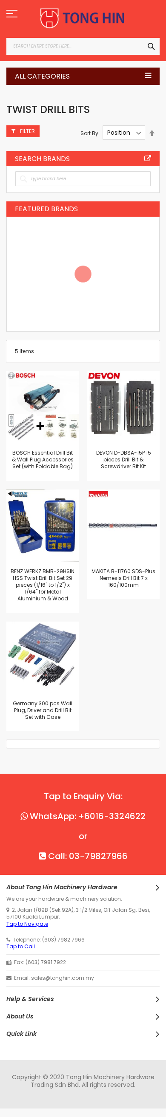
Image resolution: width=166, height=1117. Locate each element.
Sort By (89, 132)
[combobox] (83, 46)
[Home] (83, 18)
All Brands (147, 158)
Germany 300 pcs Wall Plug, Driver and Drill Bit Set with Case (42, 710)
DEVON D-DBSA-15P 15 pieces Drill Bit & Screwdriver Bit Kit (123, 459)
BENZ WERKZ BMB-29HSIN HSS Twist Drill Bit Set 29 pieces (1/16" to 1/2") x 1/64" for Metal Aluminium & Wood (42, 585)
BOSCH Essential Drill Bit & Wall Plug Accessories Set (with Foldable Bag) (43, 459)
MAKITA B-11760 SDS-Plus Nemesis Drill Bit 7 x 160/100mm (123, 578)
